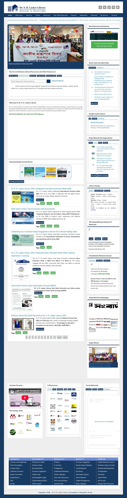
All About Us (14, 456)
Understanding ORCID (39, 477)
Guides (37, 15)
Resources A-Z (59, 456)
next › (59, 337)
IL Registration (102, 468)
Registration (83, 15)
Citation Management (83, 477)
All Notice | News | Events (106, 462)
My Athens (79, 468)
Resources (46, 15)
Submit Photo (102, 474)
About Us (29, 15)
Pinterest (100, 386)
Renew (105, 239)
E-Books (57, 459)
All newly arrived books (16, 182)
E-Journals (101, 118)
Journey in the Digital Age (18, 459)
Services (73, 15)
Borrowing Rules (37, 465)
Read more (40, 200)
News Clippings (81, 481)
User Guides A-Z (38, 456)
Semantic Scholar (51, 75)
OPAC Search (36, 481)
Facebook (88, 386)
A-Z (74, 386)
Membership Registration (106, 465)
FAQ (11, 477)
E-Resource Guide (38, 459)
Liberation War (58, 481)
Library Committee (16, 471)
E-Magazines (58, 465)
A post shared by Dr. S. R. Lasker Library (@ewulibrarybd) (107, 442)
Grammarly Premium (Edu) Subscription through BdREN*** (44, 20)
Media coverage (103, 175)
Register (98, 239)
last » (65, 337)
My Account (104, 15)
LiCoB (49, 386)
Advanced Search (57, 81)
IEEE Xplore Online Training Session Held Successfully (33, 208)
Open (69, 386)
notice (56, 203)
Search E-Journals (97, 122)
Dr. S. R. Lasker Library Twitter (104, 7)
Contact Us (107, 260)
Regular (91, 190)
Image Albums (15, 474)
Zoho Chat (99, 260)
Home (10, 15)
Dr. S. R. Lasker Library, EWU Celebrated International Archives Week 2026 (41, 188)
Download (94, 15)
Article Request (81, 474)
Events (12, 481)
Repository (33, 75)
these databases (108, 126)
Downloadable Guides (39, 474)
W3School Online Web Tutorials (102, 94)
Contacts (114, 15)
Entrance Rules (37, 462)
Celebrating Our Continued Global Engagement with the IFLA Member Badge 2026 (44, 231)
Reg (65, 386)
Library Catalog (13, 75)
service (54, 296)
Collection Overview (16, 468)
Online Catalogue (59, 471)
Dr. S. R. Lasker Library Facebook (100, 7)
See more (94, 103)
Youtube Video (15, 465)
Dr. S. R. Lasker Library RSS (117, 7)
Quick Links (92, 67)
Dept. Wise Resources (61, 15)
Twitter (94, 386)
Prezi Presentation (16, 462)
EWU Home (19, 15)
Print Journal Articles (60, 477)
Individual (60, 386)
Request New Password (106, 481)
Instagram (107, 386)
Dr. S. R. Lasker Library (60, 489)
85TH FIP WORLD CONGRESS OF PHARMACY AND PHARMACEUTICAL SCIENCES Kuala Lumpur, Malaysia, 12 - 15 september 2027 (103, 80)
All (90, 118)
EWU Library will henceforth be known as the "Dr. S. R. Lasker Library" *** (88, 20)
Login (91, 239)
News (95, 142)
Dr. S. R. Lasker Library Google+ (109, 7)
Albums (105, 142)
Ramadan (107, 190)
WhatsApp (92, 260)
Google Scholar (41, 75)
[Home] (27, 12)
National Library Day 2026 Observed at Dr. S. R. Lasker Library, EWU (38, 315)
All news (93, 175)
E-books (94, 118)
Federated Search (23, 75)
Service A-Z (80, 456)
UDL (54, 386)
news (42, 203)
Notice (90, 142)
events (49, 203)
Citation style (36, 471)
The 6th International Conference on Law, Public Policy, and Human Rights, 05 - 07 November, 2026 (104, 89)
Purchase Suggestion (39, 468)
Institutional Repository (61, 468)
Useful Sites (100, 67)
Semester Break (99, 190)
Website (59, 75)
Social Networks (81, 465)
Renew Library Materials (84, 462)
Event (100, 142)
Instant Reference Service (106, 459)
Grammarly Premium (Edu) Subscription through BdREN (33, 285)
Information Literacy (82, 471)
